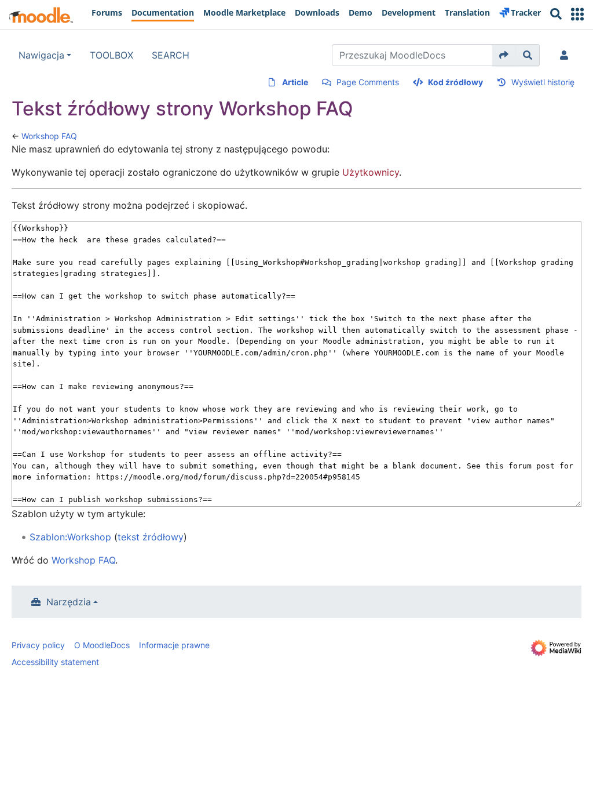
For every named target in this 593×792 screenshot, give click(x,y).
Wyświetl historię (542, 82)
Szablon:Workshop (70, 537)
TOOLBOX (111, 55)
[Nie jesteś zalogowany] (566, 55)
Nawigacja (41, 55)
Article (295, 82)
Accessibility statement (55, 662)
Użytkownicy (370, 172)
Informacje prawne (174, 645)
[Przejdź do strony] (504, 55)
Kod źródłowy (455, 82)
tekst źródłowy (151, 537)
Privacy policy (38, 645)
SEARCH (170, 55)
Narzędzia (68, 602)
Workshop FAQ (49, 136)
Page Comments (367, 82)
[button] (577, 14)
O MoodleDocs (102, 645)
